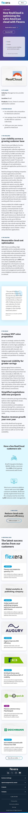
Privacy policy (14, 801)
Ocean (8, 41)
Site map (14, 807)
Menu (22, 2)
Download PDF (9, 32)
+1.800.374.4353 (14, 796)
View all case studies (13, 53)
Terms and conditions (14, 804)
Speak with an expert (10, 27)
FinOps (9, 44)
